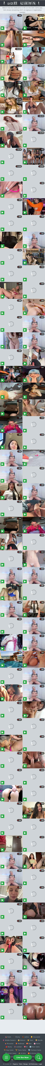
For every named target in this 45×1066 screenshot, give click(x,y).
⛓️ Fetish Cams (10, 1053)
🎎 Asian (8, 1037)
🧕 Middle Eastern (9, 1040)
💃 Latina (25, 1037)
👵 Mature (21, 1040)
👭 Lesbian (18, 1047)
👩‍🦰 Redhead (19, 1043)
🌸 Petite (37, 1043)
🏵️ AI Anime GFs (34, 1053)
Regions (15, 1064)
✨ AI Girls (22, 1053)
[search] (39, 1057)
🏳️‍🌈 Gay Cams (8, 1050)
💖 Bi (25, 1047)
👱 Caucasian (35, 1037)
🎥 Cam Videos (34, 1057)
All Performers (33, 1064)
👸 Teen (30, 1040)
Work (20, 1064)
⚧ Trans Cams (20, 1050)
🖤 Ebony (16, 1037)
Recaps (25, 1064)
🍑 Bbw (29, 1043)
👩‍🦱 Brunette (9, 1043)
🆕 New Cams (35, 1047)
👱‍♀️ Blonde (39, 1040)
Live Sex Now (22, 1057)
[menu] (6, 1057)
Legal (40, 1064)
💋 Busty (9, 1047)
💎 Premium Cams (34, 1050)
